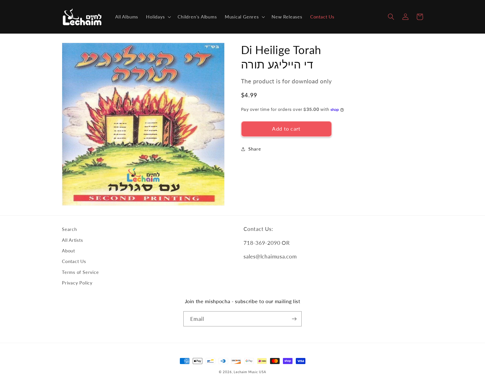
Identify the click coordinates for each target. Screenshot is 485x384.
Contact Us (74, 261)
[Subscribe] (294, 319)
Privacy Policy (77, 282)
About (68, 250)
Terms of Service (80, 272)
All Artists (72, 240)
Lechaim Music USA (250, 372)
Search (69, 229)
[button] (158, 17)
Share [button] (254, 149)
